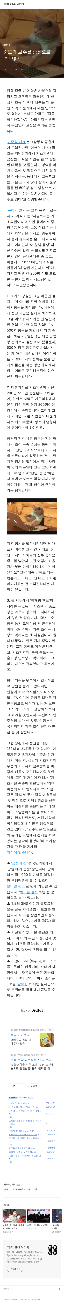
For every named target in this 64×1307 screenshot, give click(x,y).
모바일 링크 (16, 886)
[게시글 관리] (22, 1086)
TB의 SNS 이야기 (13, 4)
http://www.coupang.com (24, 1054)
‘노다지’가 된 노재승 (18, 1103)
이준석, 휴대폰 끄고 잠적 (20, 1130)
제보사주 (13, 1097)
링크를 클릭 (29, 892)
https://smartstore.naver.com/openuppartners (28, 1029)
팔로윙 (22, 984)
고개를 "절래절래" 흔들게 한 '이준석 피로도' (25, 1122)
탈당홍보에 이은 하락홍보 (20, 1148)
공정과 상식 (21, 863)
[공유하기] (18, 1086)
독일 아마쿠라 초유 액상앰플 (20, 1035)
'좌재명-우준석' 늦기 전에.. (21, 1152)
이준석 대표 (17, 142)
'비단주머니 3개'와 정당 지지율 (23, 1134)
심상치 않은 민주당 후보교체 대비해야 (25, 1140)
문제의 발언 (17, 210)
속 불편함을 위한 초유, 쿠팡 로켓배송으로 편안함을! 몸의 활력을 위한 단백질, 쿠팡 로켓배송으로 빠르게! (32, 1066)
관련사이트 (8, 1288)
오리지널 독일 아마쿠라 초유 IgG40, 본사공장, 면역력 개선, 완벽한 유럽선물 (21, 1041)
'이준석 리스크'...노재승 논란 (22, 1107)
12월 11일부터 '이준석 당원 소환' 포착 (25, 1157)
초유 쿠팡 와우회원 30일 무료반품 (30, 1060)
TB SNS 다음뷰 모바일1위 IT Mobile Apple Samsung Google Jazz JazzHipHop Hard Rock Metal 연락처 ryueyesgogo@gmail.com (24, 1257)
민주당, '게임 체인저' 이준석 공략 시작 (25, 1112)
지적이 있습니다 (19, 852)
